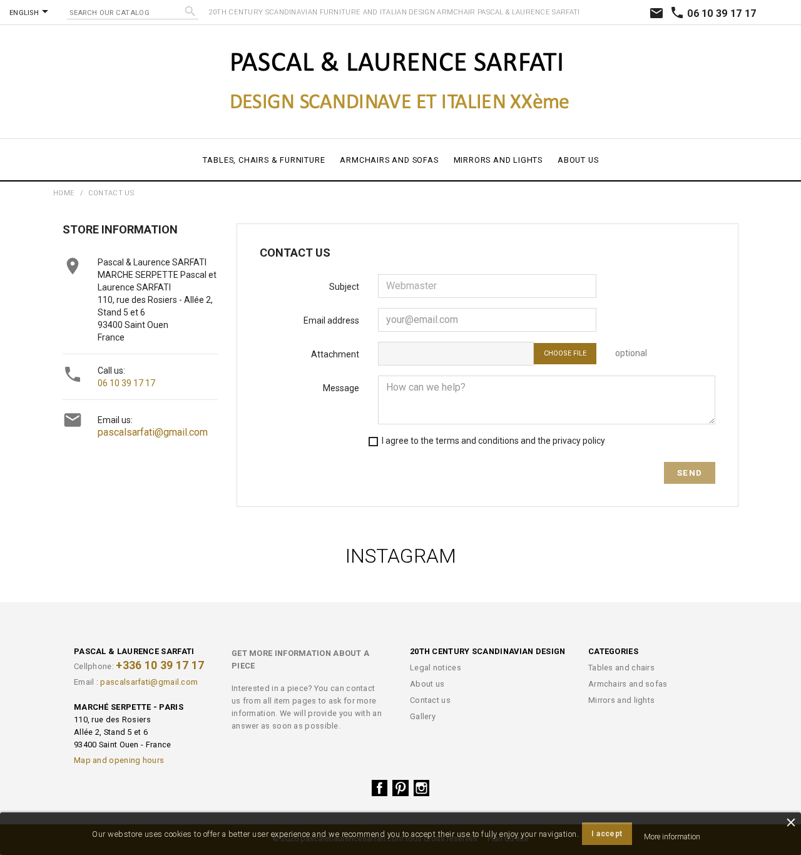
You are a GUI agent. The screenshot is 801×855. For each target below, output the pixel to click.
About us (578, 160)
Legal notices (435, 667)
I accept (606, 833)
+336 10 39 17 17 (160, 665)
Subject (344, 287)
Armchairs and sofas (389, 160)
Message (341, 388)
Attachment (335, 354)
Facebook (380, 788)
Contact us (430, 700)
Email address (331, 320)
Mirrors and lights (498, 160)
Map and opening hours (119, 760)
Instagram (422, 788)
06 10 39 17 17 (713, 13)
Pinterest (400, 788)
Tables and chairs (621, 667)
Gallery (423, 716)
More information (672, 836)
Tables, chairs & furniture (264, 160)
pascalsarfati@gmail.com (153, 432)
